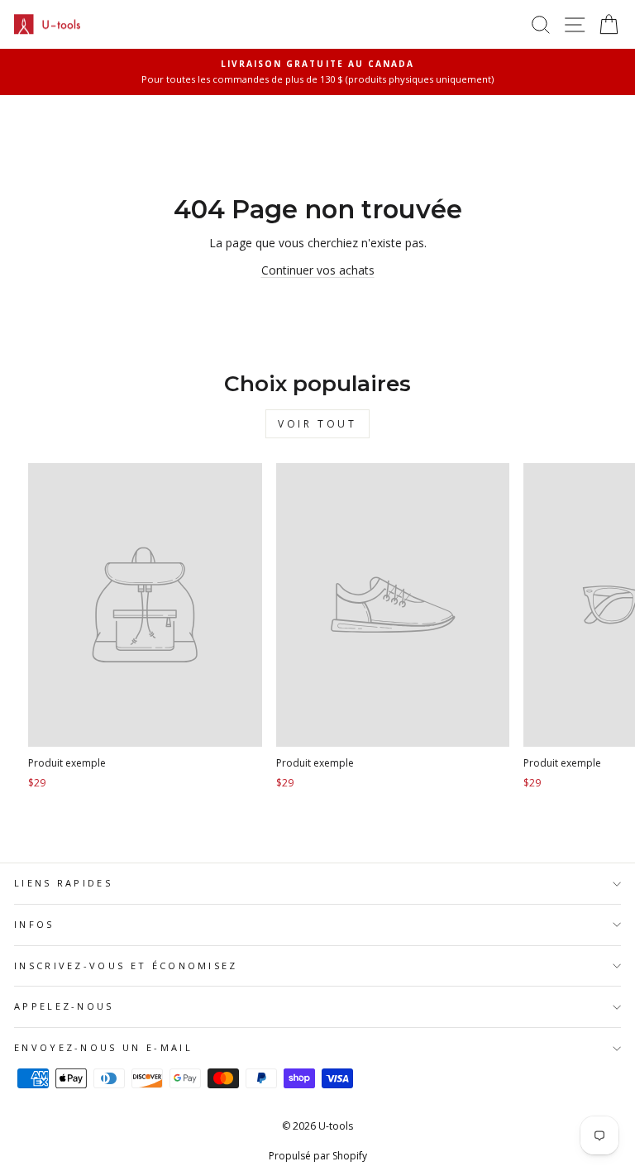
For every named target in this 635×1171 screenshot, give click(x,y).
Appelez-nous (64, 1006)
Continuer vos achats (318, 270)
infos (34, 924)
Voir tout (317, 424)
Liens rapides (63, 883)
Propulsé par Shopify (318, 1156)
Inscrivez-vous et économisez (126, 965)
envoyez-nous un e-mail (103, 1047)
